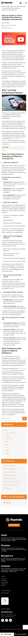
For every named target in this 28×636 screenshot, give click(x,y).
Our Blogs (4, 580)
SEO (7, 441)
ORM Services (8, 488)
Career (3, 585)
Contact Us (4, 583)
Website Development (10, 469)
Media (7, 450)
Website (8, 453)
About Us (3, 578)
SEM (7, 444)
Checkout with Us (6, 590)
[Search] (24, 418)
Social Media (9, 438)
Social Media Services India (12, 481)
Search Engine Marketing (11, 485)
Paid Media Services (10, 475)
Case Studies (4, 582)
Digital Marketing (10, 432)
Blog (5, 430)
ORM (7, 447)
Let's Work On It (6, 611)
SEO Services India (9, 478)
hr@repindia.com (9, 616)
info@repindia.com (11, 614)
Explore (3, 576)
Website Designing (9, 472)
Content (8, 435)
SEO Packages (5, 593)
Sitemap (14, 525)
